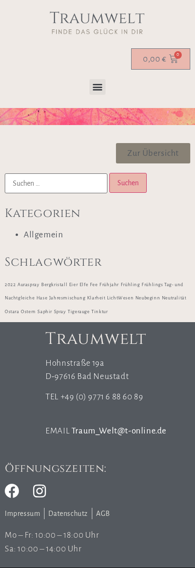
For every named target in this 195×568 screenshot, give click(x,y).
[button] (97, 87)
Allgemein (43, 234)
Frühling (130, 284)
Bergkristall (54, 284)
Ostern (28, 311)
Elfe (84, 284)
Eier (73, 284)
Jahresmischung (67, 297)
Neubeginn (147, 297)
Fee (94, 284)
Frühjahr (109, 284)
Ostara (12, 311)
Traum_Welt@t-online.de (119, 430)
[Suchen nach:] (56, 183)
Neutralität (174, 297)
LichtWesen (120, 297)
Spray (60, 311)
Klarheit (96, 297)
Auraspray (28, 284)
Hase (41, 297)
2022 (10, 284)
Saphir (44, 311)
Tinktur (99, 311)
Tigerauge (78, 311)
